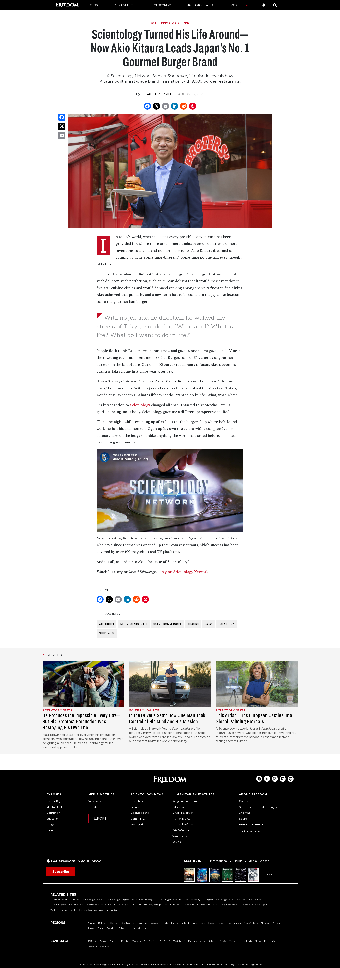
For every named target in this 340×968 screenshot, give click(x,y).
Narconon (188, 904)
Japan (221, 923)
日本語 (222, 941)
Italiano (212, 941)
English (125, 941)
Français (192, 941)
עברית (202, 941)
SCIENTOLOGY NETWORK (167, 624)
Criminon (175, 904)
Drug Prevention (183, 812)
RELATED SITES (63, 894)
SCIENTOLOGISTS (170, 23)
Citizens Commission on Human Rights (99, 910)
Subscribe (60, 872)
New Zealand (251, 923)
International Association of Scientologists (108, 904)
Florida (164, 923)
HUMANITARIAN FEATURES (199, 4)
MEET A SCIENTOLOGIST (133, 624)
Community (137, 818)
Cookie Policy (227, 964)
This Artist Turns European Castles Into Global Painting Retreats (254, 718)
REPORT (99, 818)
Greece (211, 923)
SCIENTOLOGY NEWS (158, 4)
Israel (194, 923)
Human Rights (55, 801)
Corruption (53, 812)
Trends (92, 807)
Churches (136, 801)
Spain (101, 928)
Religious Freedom (184, 801)
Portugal (276, 923)
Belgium (102, 923)
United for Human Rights (254, 904)
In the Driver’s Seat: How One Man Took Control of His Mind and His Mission (167, 718)
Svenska (104, 946)
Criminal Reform (182, 824)
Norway (265, 923)
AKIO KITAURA (106, 624)
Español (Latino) (152, 941)
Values (176, 841)
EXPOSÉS (95, 4)
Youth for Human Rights (63, 910)
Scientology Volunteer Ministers (66, 904)
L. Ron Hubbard (58, 899)
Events (134, 807)
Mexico (154, 923)
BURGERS (193, 624)
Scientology (140, 405)
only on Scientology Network (183, 572)
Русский (92, 946)
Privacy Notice (213, 964)
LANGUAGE (59, 941)
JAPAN (208, 624)
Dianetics (74, 899)
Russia (91, 928)
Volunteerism (180, 836)
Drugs (50, 824)
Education (52, 818)
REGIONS (57, 923)
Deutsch (113, 941)
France (174, 923)
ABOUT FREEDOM (253, 794)
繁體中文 (92, 941)
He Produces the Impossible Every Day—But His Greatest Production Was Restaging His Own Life (81, 721)
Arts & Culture (181, 830)
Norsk (258, 941)
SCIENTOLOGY (227, 624)
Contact (244, 801)
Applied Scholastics (207, 904)
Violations (94, 801)
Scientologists (139, 812)
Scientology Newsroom (169, 899)
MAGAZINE (194, 861)
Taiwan (123, 928)
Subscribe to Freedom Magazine (260, 807)
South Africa (127, 923)
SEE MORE (267, 874)
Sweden (111, 928)
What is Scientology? (143, 899)
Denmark (142, 923)
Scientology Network (93, 899)
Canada (114, 923)
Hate (49, 830)
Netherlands (234, 923)
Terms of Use (242, 964)
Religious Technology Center (219, 899)
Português (269, 941)
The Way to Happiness (155, 904)
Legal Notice (256, 964)
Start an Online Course (249, 899)
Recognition (138, 824)
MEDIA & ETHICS (124, 4)
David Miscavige (249, 831)
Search (243, 818)
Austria (91, 923)
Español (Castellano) (174, 941)
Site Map (244, 812)
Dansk (103, 941)
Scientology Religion (118, 899)
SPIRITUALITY (106, 633)
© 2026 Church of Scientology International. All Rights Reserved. (109, 964)
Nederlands (246, 941)
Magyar (233, 941)
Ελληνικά (136, 941)
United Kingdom (138, 928)
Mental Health (55, 807)
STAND (137, 904)
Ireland (185, 923)
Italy (202, 923)
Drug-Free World (228, 904)
